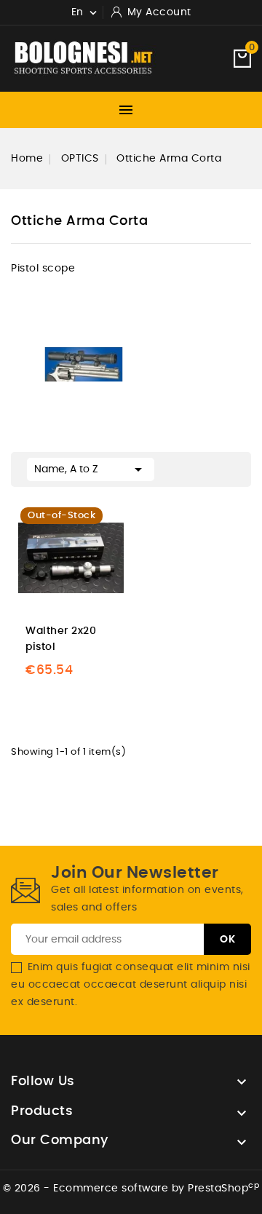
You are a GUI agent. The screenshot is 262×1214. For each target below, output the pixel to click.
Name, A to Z (90, 469)
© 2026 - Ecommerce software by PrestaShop (131, 1188)
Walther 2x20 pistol (60, 639)
